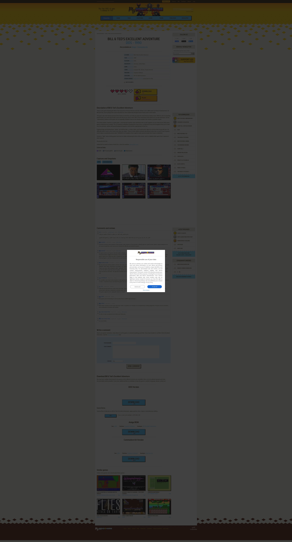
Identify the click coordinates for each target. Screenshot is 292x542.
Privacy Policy (149, 282)
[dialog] (146, 271)
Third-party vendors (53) (143, 272)
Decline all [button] (137, 286)
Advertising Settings (140, 280)
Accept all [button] (154, 286)
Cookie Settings (141, 282)
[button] (146, 290)
